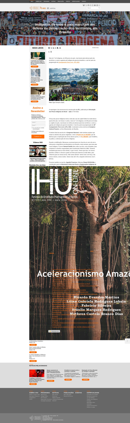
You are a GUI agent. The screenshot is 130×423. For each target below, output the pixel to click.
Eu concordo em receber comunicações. (38, 128)
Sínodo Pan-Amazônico (92, 405)
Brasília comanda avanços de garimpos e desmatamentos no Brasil (71, 283)
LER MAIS (34, 66)
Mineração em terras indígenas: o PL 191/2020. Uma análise (69, 290)
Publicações (61, 1)
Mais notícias (55, 394)
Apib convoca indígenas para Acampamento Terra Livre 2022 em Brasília (72, 269)
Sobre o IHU (38, 1)
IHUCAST (54, 400)
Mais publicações (67, 394)
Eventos (68, 1)
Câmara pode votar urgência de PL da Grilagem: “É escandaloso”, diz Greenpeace (75, 298)
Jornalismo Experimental (57, 399)
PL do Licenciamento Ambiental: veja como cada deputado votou (70, 292)
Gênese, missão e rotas (34, 394)
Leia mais (33, 344)
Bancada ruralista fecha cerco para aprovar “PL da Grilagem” (69, 300)
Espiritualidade (76, 1)
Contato (84, 1)
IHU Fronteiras (44, 397)
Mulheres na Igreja (91, 407)
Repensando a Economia (46, 399)
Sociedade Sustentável (46, 400)
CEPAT (30, 399)
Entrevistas (54, 396)
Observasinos (44, 394)
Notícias (53, 1)
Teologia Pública (44, 396)
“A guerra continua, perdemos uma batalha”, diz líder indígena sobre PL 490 (73, 327)
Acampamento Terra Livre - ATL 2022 (69, 62)
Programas (46, 1)
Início (32, 1)
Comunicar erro (54, 331)
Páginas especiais (56, 397)
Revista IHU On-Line (68, 396)
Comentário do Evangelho (92, 394)
